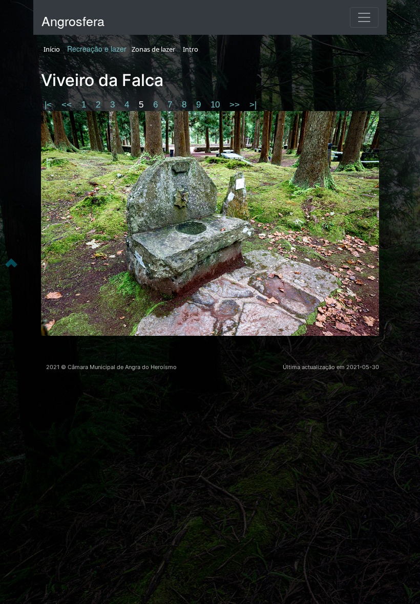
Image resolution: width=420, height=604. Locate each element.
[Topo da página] (11, 262)
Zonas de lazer (153, 49)
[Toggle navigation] (364, 17)
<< (67, 105)
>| (253, 105)
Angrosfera (72, 20)
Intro (190, 49)
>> (235, 105)
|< (49, 105)
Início (52, 49)
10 (216, 105)
